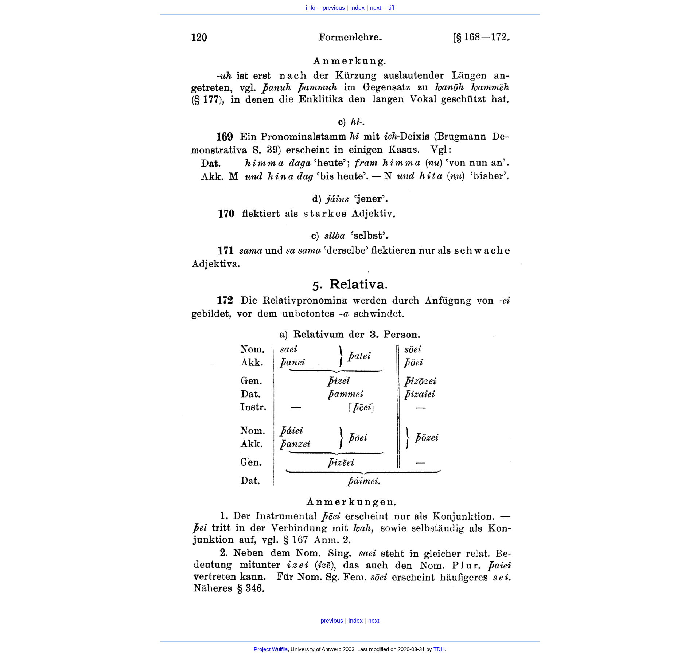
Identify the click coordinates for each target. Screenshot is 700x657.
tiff (391, 8)
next (375, 8)
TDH (439, 649)
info (310, 8)
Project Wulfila (271, 649)
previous (334, 8)
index (357, 8)
